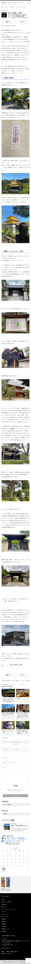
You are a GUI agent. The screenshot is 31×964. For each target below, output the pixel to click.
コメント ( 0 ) (15, 744)
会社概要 (3, 931)
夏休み (18, 698)
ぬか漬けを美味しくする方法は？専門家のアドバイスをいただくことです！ (8, 681)
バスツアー (4, 911)
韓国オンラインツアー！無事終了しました (22, 681)
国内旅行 (20, 16)
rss (22, 962)
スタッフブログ (5, 916)
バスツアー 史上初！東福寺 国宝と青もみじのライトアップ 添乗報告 (8, 700)
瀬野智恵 (3, 924)
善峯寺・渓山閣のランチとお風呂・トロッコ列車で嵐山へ (22, 732)
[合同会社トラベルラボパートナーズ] (12, 3)
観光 (23, 16)
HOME (3, 899)
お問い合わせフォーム (6, 948)
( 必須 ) (5, 757)
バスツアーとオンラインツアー (8, 909)
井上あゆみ (4, 926)
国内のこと (19, 14)
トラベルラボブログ (23, 17)
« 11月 (3, 871)
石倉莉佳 (3, 921)
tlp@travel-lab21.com (8, 944)
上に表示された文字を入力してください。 (15, 789)
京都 (15, 14)
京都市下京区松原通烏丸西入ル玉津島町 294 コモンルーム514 (15, 941)
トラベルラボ (12, 16)
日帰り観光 (4, 904)
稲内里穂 (3, 919)
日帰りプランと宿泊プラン (7, 901)
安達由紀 (24, 14)
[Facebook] (24, 962)
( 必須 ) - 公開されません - (10, 762)
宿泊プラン (4, 906)
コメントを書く (12, 17)
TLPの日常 (11, 7)
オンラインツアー (5, 914)
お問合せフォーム (5, 928)
